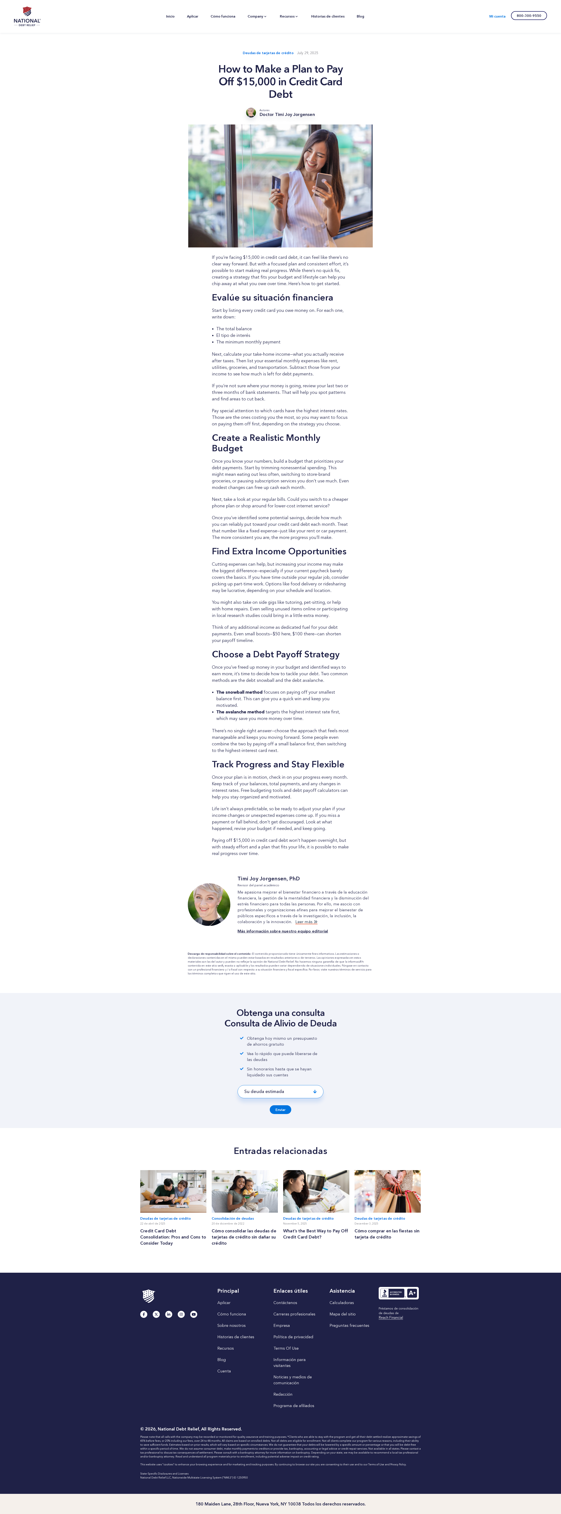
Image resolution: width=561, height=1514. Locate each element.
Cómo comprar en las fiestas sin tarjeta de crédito (387, 1234)
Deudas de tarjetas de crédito (268, 53)
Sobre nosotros (231, 1325)
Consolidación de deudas (233, 1218)
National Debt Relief (281, 961)
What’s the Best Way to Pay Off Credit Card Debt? (315, 1234)
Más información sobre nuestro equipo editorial (283, 931)
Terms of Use (376, 1464)
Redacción (283, 1394)
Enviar (280, 1110)
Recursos (225, 1348)
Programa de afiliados (293, 1405)
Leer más (304, 921)
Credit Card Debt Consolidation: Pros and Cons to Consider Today (173, 1237)
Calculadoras (342, 1302)
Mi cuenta (497, 16)
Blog (221, 1359)
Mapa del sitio (343, 1314)
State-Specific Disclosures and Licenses (164, 1473)
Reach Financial (391, 1318)
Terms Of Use (286, 1348)
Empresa (281, 1325)
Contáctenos (285, 1302)
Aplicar (224, 1302)
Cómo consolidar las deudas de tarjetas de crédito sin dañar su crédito (244, 1237)
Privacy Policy (398, 1464)
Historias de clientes (235, 1337)
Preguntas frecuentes (349, 1325)
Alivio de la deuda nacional (27, 16)
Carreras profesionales (294, 1314)
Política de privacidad (293, 1337)
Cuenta (224, 1371)
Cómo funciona (231, 1314)
